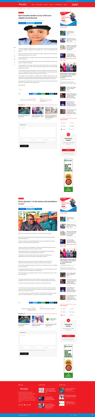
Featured (20, 89)
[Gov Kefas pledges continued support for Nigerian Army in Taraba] (63, 55)
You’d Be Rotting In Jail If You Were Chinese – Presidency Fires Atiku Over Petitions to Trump (71, 111)
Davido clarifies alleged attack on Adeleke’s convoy (71, 88)
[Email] (14, 59)
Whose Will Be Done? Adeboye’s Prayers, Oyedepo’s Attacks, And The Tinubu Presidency (71, 103)
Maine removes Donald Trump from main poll (47, 308)
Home (33, 4)
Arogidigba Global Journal (66, 79)
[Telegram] (14, 62)
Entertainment (58, 4)
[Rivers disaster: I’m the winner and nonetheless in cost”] (37, 221)
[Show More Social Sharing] (43, 23)
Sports (65, 4)
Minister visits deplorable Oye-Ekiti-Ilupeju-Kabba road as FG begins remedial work (51, 116)
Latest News (39, 4)
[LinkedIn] (14, 56)
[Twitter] (14, 53)
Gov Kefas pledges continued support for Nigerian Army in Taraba (71, 55)
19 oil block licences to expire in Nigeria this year (50, 325)
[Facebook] (14, 50)
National (46, 4)
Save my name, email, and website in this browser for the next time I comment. (33, 142)
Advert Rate (24, 1)
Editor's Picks (21, 12)
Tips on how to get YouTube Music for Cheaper (28, 99)
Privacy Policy (69, 154)
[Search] (77, 1)
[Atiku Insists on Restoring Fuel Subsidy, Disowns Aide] (38, 319)
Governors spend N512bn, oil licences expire (23, 116)
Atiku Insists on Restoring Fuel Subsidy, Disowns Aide (37, 325)
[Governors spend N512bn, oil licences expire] (24, 110)
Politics (51, 4)
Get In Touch (29, 1)
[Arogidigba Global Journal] (23, 5)
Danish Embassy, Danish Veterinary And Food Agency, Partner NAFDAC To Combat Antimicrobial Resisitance (68, 75)
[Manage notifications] (92, 414)
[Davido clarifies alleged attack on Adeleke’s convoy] (63, 89)
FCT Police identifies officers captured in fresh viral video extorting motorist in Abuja (50, 406)
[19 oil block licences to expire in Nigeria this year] (51, 319)
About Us (19, 1)
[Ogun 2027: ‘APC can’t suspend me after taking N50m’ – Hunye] (38, 110)
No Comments (36, 20)
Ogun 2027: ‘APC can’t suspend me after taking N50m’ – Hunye (38, 116)
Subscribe (75, 4)
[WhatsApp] (14, 64)
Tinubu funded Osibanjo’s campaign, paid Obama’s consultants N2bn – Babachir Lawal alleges (72, 95)
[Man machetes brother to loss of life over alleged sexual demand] (37, 35)
